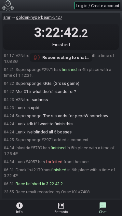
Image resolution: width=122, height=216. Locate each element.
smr (6, 17)
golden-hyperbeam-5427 (39, 17)
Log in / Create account (97, 5)
